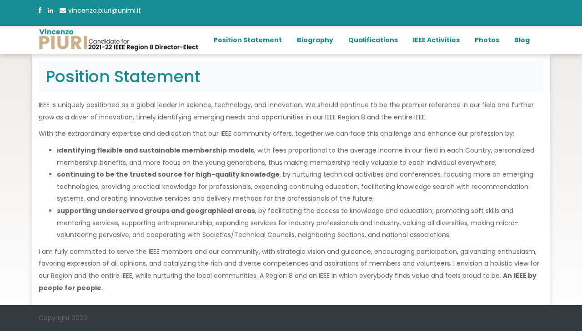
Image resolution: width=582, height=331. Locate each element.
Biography (315, 39)
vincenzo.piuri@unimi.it (104, 10)
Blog (522, 39)
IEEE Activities (436, 39)
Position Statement (248, 39)
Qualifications (373, 39)
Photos (487, 39)
